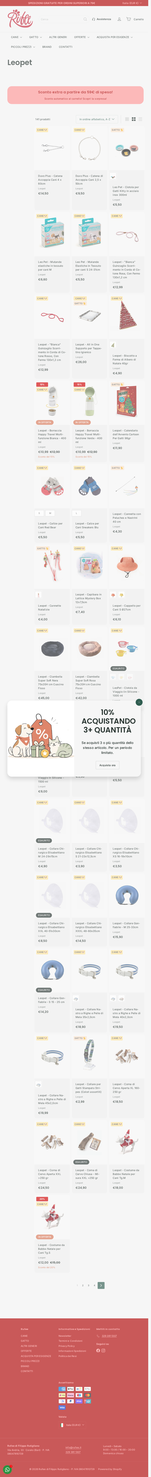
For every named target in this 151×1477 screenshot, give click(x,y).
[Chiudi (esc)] (139, 702)
